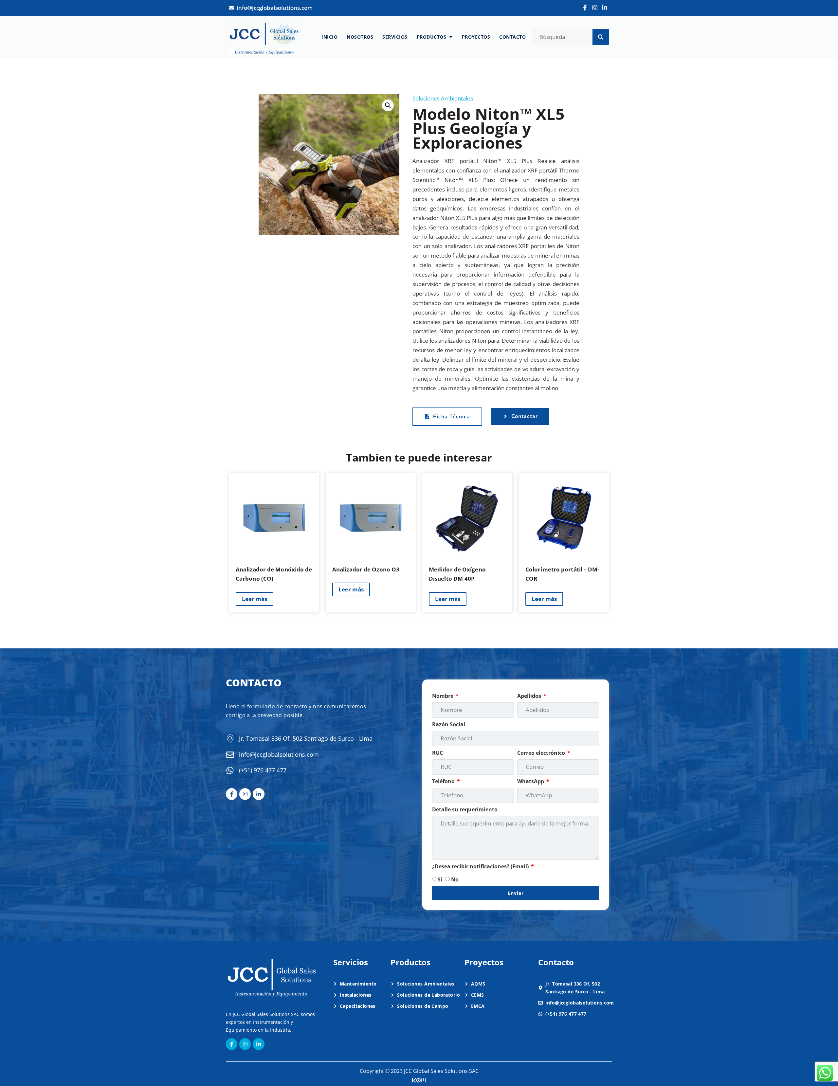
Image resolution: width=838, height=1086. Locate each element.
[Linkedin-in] (605, 7)
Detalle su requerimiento (465, 809)
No (455, 879)
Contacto (512, 37)
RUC (437, 752)
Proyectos (476, 37)
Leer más (254, 599)
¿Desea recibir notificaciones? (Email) (481, 866)
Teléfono (444, 781)
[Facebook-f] (585, 7)
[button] (388, 105)
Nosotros (360, 37)
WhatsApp (531, 781)
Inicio (329, 37)
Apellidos (529, 695)
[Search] (600, 37)
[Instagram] (595, 7)
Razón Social (448, 724)
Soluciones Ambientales (442, 98)
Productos (431, 37)
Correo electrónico (541, 752)
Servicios (395, 37)
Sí (440, 879)
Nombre (443, 695)
